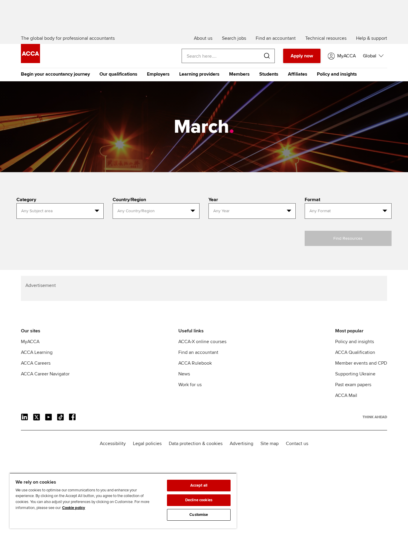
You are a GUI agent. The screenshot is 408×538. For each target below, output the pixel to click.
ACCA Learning (37, 352)
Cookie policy (73, 507)
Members (239, 74)
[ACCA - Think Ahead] (30, 62)
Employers (158, 74)
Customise (198, 514)
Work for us (190, 385)
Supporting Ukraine (355, 374)
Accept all (198, 485)
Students (268, 74)
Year (213, 200)
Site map (269, 444)
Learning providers (199, 74)
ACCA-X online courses (202, 342)
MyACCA (30, 342)
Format (312, 200)
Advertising (241, 444)
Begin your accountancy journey (55, 74)
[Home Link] (375, 417)
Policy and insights (337, 74)
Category (26, 200)
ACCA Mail (346, 395)
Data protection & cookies (196, 444)
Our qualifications (118, 74)
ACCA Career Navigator (45, 374)
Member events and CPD (361, 363)
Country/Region (129, 200)
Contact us (297, 444)
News (184, 374)
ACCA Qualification (355, 352)
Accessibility (113, 444)
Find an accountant (198, 352)
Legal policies (147, 444)
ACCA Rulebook (195, 363)
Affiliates (297, 74)
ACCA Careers (35, 363)
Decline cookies (198, 500)
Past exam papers (353, 385)
